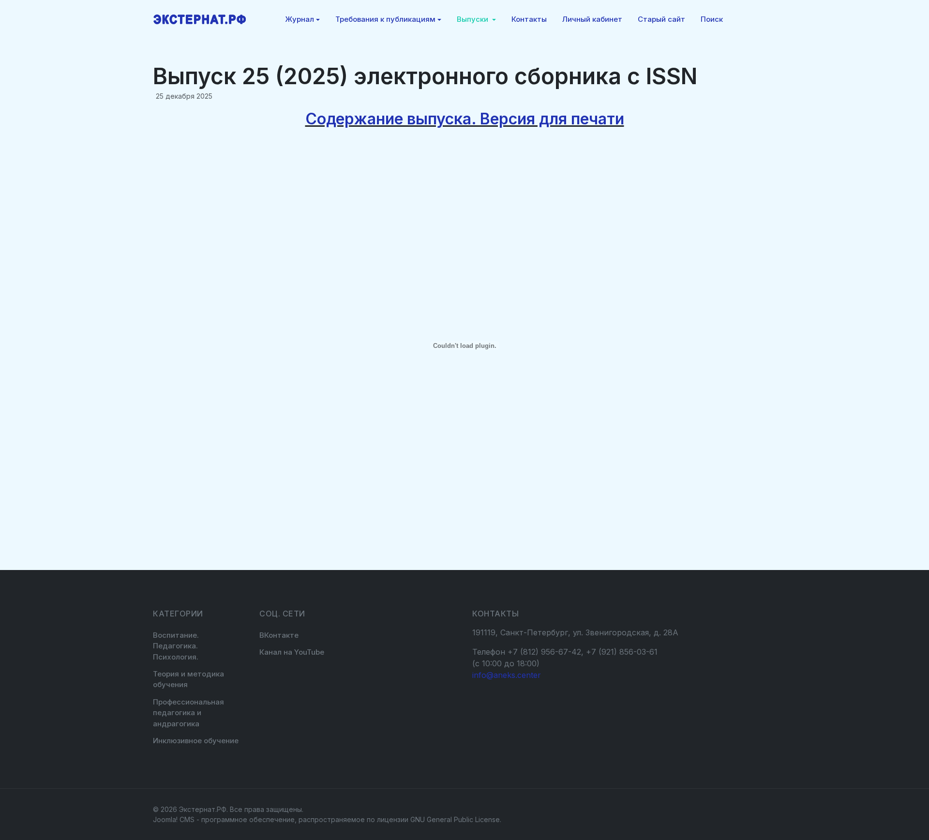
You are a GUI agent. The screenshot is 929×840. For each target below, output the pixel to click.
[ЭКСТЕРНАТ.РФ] (200, 19)
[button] (302, 19)
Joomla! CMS (174, 819)
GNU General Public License (455, 819)
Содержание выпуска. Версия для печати (464, 118)
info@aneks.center (506, 675)
